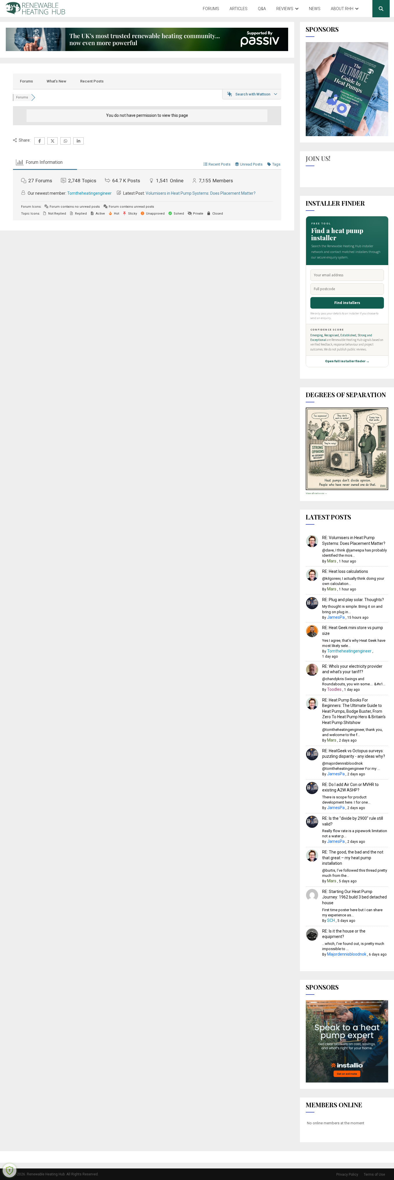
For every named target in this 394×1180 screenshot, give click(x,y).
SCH (331, 920)
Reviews (284, 8)
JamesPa (336, 617)
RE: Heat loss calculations (345, 571)
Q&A (262, 8)
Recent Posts (92, 81)
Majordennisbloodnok (346, 954)
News (314, 8)
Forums (211, 8)
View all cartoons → (316, 493)
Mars (331, 561)
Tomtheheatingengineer (89, 193)
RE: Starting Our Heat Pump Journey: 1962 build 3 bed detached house (354, 897)
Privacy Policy (347, 1175)
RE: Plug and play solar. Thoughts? (353, 599)
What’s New (56, 81)
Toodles (334, 689)
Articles (238, 8)
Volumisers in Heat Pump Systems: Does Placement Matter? (201, 193)
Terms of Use (374, 1175)
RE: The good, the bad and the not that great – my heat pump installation (352, 858)
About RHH (342, 8)
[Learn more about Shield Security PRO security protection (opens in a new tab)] (9, 1170)
